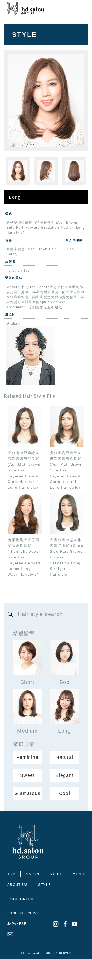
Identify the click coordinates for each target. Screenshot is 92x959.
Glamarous (27, 793)
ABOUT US (17, 885)
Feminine (27, 757)
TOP (11, 874)
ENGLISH (15, 913)
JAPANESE (16, 924)
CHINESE (36, 913)
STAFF (56, 874)
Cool (64, 793)
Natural (64, 757)
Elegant (64, 775)
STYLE (44, 885)
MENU (78, 874)
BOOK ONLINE (21, 899)
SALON (32, 874)
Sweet (27, 775)
